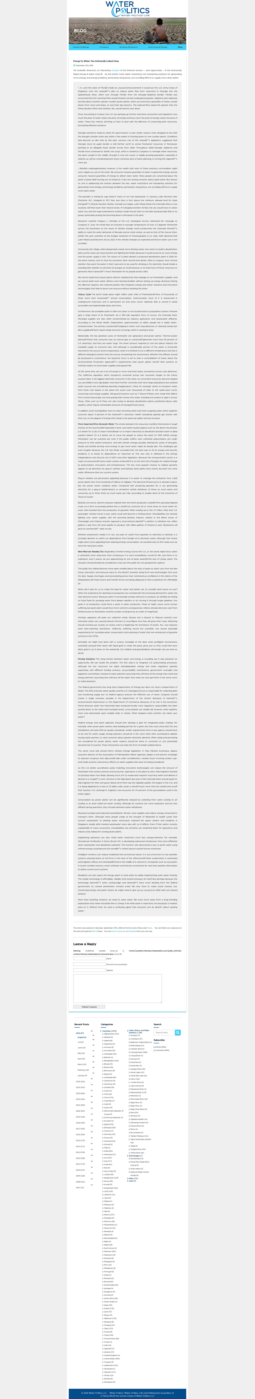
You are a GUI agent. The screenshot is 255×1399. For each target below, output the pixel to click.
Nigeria (107, 1245)
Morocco (107, 1221)
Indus (132, 1079)
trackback (132, 931)
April (81, 1059)
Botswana (108, 1071)
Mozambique (109, 1225)
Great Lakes (135, 1072)
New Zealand (109, 1238)
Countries (106, 1031)
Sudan (106, 1308)
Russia (107, 1282)
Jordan (107, 1175)
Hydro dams (135, 1169)
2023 (80, 1093)
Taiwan (107, 1315)
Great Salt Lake (136, 1076)
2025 (80, 1082)
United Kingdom (110, 1355)
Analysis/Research (128, 47)
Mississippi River (137, 1099)
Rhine (132, 1129)
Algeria (107, 1041)
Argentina (108, 1044)
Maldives (107, 1208)
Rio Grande (135, 1133)
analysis (115, 70)
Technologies (134, 1156)
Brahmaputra (136, 1046)
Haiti (106, 1148)
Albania (107, 1037)
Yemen (107, 1375)
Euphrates (134, 1066)
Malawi (107, 1201)
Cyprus (107, 1108)
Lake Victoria (135, 1086)
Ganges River (136, 1069)
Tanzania (107, 1322)
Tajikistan (108, 1318)
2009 (80, 1176)
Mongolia (108, 1218)
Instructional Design (157, 47)
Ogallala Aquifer (137, 1119)
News (150, 928)
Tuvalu (106, 1342)
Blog (180, 47)
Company (104, 47)
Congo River (135, 1056)
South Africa (109, 1298)
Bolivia (106, 1067)
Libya (106, 1198)
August (82, 1037)
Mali (105, 1211)
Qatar (106, 1275)
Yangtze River (136, 1149)
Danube (133, 1059)
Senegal (107, 1288)
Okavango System (138, 1123)
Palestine (108, 1255)
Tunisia (107, 1332)
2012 (80, 1158)
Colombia (108, 1101)
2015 (80, 1141)
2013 (80, 1152)
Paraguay (108, 1262)
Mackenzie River (137, 1089)
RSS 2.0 (95, 931)
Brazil (106, 1074)
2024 (80, 1087)
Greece (107, 1138)
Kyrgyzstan (108, 1188)
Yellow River (135, 1153)
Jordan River (135, 1082)
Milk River (134, 1096)
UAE (106, 1345)
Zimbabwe (108, 1382)
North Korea (109, 1248)
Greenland (108, 1141)
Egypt (106, 1124)
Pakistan (107, 1251)
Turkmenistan (109, 1339)
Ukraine (107, 1352)
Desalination (135, 1159)
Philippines (108, 1268)
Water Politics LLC (97, 1393)
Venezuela (108, 1369)
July (81, 1042)
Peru (106, 1265)
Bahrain (107, 1057)
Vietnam (107, 1372)
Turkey (107, 1335)
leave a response (118, 931)
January (82, 1076)
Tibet (106, 1329)
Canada (107, 1087)
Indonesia (108, 1154)
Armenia (107, 1047)
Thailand (107, 1325)
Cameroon (108, 1081)
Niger (106, 1241)
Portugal (107, 1272)
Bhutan (107, 1064)
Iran (105, 1158)
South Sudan (109, 1302)
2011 (80, 1164)
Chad (106, 1091)
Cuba (106, 1104)
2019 (80, 1117)
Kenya (106, 1181)
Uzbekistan (108, 1365)
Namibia (107, 1231)
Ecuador (107, 1121)
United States (109, 1359)
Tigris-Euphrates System (140, 1139)
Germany (108, 1134)
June (81, 1048)
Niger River (135, 1103)
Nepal (106, 1235)
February (83, 1070)
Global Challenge (81, 47)
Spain (106, 1305)
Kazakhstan (109, 1178)
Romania (107, 1278)
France (107, 1131)
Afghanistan (109, 1034)
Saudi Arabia (109, 1285)
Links (131, 1181)
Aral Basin (134, 1039)
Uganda (107, 1349)
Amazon (133, 1035)
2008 (80, 1182)
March (82, 1064)
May (81, 1053)
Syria (106, 1312)
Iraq (105, 1161)
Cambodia (108, 1077)
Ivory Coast (108, 1171)
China (106, 1097)
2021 (80, 1105)
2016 (80, 1135)
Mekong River (136, 1092)
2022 (80, 1099)
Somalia (107, 1295)
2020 (80, 1111)
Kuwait (107, 1184)
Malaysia (107, 1205)
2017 (80, 1129)
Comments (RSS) (162, 1050)
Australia (108, 1051)
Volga (132, 1146)
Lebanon (107, 1195)
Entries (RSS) (160, 1047)
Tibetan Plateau (137, 1136)
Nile (132, 1112)
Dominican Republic (112, 1118)
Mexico (107, 1215)
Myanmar (108, 1228)
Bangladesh (109, 1061)
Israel (106, 1164)
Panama (107, 1258)
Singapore (108, 1292)
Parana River (135, 1126)
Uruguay (107, 1362)
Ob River (134, 1116)
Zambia (107, 1379)
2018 (80, 1123)
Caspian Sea (135, 1049)
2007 (80, 1188)
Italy (105, 1168)
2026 (80, 1033)
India (106, 1151)
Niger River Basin (137, 1109)
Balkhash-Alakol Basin (139, 1042)
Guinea (107, 1144)
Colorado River (136, 1052)
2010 (80, 1170)
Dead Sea (134, 1062)
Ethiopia (107, 1128)
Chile (106, 1094)
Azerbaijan (108, 1054)
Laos (106, 1191)
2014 (80, 1146)
